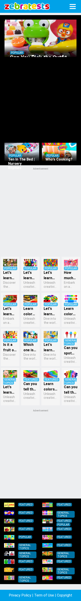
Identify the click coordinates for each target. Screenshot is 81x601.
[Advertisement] (40, 453)
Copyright (64, 595)
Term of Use (44, 595)
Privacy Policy (20, 595)
